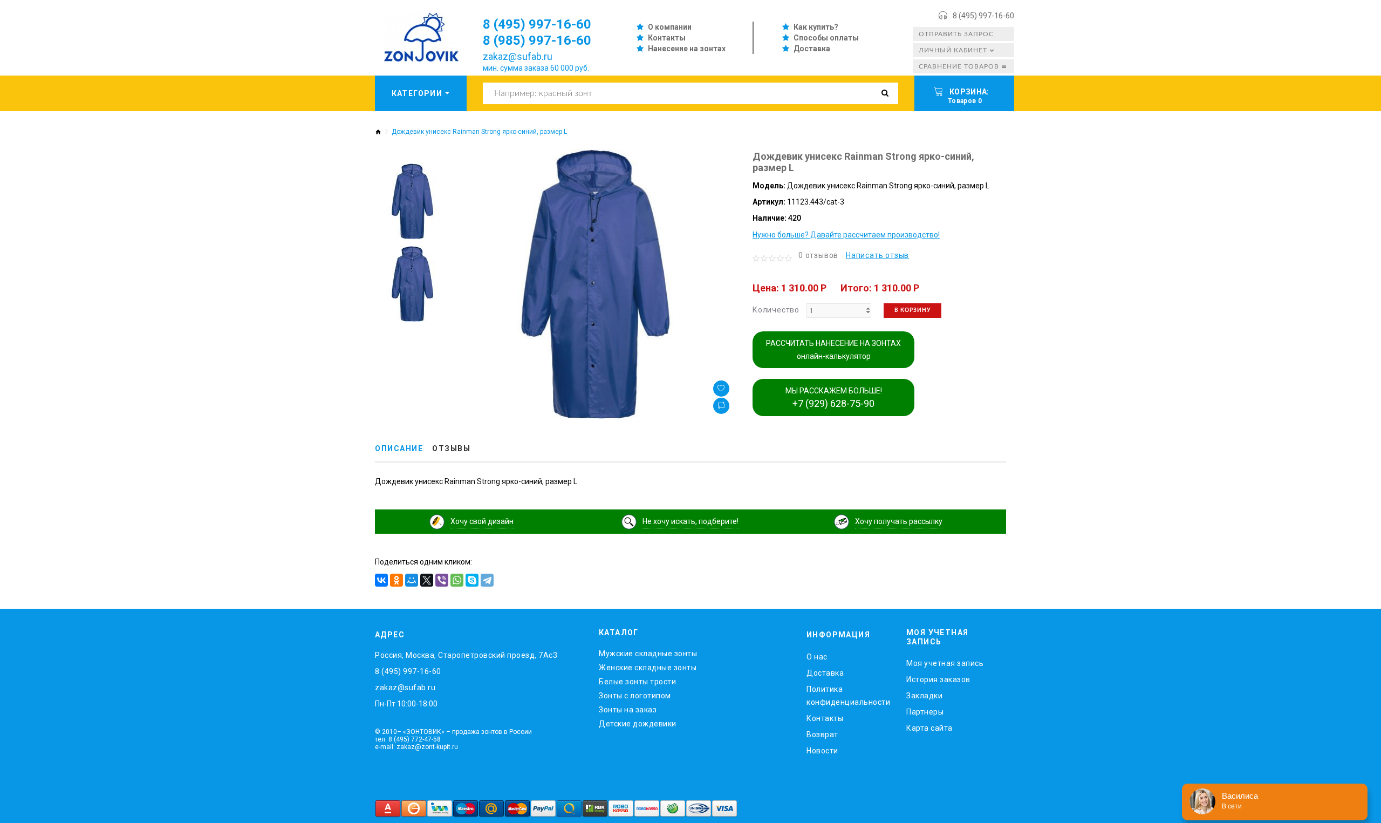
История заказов (938, 679)
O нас (817, 656)
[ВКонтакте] (381, 580)
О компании (670, 27)
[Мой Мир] (411, 580)
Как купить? (816, 27)
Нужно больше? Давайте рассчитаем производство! (846, 234)
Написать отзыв (877, 255)
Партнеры (925, 712)
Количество (776, 309)
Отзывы (451, 448)
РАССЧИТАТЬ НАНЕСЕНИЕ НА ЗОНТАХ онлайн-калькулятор (833, 350)
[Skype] (472, 580)
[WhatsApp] (456, 580)
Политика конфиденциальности (848, 695)
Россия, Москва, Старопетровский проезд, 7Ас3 (466, 655)
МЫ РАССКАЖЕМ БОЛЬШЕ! (833, 397)
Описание (399, 448)
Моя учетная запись (944, 663)
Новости (822, 750)
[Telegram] (487, 580)
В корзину (912, 310)
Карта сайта (929, 728)
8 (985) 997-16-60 (537, 40)
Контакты (667, 37)
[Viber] (441, 580)
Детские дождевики (637, 723)
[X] (426, 580)
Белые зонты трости (637, 681)
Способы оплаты (826, 37)
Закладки (924, 695)
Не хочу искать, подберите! (690, 521)
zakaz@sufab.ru (517, 56)
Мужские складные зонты (648, 653)
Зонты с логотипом (635, 695)
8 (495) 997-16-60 (983, 15)
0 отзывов (818, 255)
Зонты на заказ (628, 709)
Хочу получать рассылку (898, 521)
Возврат (822, 734)
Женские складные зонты (647, 667)
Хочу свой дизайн (482, 521)
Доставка (812, 48)
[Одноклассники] (396, 580)
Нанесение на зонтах (687, 48)
